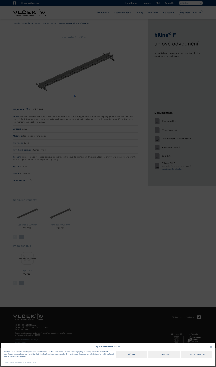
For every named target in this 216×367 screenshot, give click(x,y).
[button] (211, 346)
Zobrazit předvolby (197, 354)
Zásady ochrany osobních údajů (25, 362)
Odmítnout (164, 354)
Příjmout (131, 354)
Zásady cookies (9, 362)
